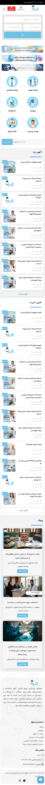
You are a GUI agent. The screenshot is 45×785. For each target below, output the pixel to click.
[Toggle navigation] (3, 9)
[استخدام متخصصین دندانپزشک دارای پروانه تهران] (9, 216)
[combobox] (32, 27)
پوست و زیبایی (32, 131)
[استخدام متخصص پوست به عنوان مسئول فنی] (9, 233)
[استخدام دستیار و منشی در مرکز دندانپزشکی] (9, 482)
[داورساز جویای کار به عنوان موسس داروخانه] (9, 200)
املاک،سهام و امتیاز (34, 470)
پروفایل (40, 730)
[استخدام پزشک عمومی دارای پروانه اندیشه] (9, 266)
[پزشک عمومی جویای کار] (9, 449)
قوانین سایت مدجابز (36, 737)
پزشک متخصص (12, 90)
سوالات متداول (38, 734)
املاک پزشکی (12, 131)
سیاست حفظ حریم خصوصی (33, 741)
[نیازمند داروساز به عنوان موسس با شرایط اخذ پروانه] (9, 498)
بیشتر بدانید (22, 571)
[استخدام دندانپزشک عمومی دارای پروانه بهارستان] (9, 282)
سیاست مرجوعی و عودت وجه (33, 744)
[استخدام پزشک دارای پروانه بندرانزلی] (9, 183)
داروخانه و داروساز (34, 204)
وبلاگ (41, 727)
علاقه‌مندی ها (28, 2)
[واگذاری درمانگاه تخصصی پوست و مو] (9, 465)
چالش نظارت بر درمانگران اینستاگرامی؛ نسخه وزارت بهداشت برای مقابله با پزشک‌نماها (23, 650)
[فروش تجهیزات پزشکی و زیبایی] (9, 167)
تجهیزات (37, 171)
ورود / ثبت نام (38, 2)
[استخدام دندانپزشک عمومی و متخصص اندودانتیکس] (9, 249)
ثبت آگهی (11, 9)
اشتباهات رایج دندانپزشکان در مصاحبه (22, 602)
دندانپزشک (12, 111)
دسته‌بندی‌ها (20, 9)
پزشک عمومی (33, 90)
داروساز (33, 111)
